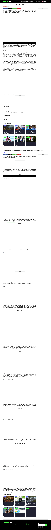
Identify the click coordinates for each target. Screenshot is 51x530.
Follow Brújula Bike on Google (19, 42)
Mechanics (29, 1)
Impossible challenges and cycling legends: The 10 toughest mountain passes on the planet (8, 132)
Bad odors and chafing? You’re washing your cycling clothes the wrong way (30, 144)
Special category (19, 376)
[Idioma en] (42, 1)
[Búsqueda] (47, 1)
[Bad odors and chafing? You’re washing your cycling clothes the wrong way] (31, 141)
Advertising (20, 95)
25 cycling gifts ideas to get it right (8, 502)
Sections (16, 523)
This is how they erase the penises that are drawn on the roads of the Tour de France (30, 503)
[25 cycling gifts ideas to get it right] (8, 501)
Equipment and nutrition (34, 1)
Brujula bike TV (40, 1)
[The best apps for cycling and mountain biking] (20, 501)
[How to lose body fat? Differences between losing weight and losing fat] (8, 512)
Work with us (16, 525)
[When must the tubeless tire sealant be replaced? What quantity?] (20, 512)
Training (26, 1)
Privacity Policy (28, 524)
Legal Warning (27, 523)
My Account (44, 1)
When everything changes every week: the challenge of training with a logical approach (8, 144)
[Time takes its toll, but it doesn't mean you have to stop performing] (31, 130)
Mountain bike (23, 1)
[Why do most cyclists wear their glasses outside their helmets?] (20, 130)
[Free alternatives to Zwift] (29, 507)
